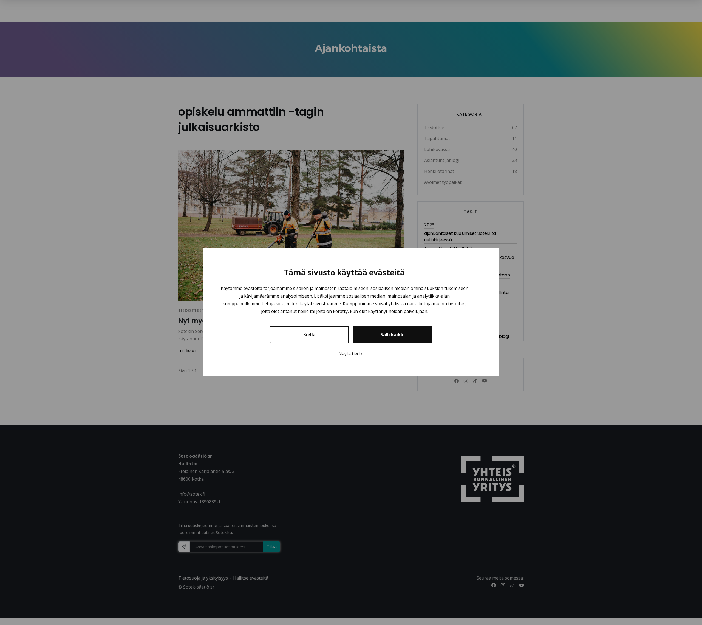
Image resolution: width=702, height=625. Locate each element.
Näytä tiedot (351, 354)
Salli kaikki (393, 335)
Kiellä (309, 335)
